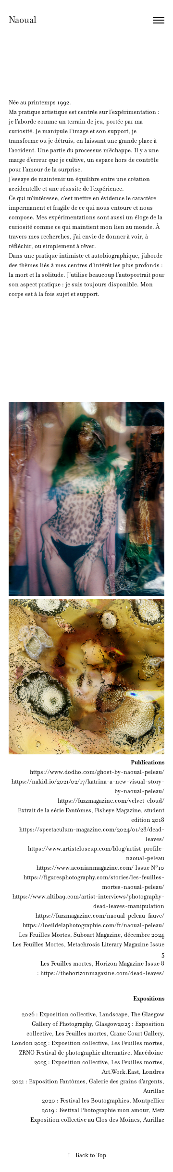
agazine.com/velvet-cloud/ (128, 801)
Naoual (23, 20)
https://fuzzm (75, 801)
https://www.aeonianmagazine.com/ (85, 868)
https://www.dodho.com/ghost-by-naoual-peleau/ (97, 772)
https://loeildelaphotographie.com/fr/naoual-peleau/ (93, 925)
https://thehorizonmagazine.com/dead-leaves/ (101, 973)
